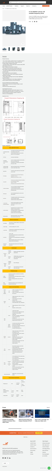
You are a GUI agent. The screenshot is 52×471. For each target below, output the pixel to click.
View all (48, 407)
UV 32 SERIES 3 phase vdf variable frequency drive (11, 8)
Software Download (46, 443)
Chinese (31, 454)
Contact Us (34, 5)
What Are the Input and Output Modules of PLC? (25, 420)
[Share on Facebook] (35, 22)
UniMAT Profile (33, 443)
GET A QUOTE (39, 432)
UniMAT (6, 466)
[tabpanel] (14, 228)
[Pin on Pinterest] (37, 22)
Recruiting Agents (45, 454)
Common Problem (45, 446)
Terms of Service (33, 448)
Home (4, 5)
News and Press (45, 450)
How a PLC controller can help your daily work (42, 420)
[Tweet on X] (33, 22)
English (31, 452)
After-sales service (45, 444)
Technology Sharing (46, 448)
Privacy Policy (32, 450)
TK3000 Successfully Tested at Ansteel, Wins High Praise (8, 421)
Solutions (44, 452)
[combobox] (27, 2)
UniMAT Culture (33, 444)
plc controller (44, 455)
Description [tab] (4, 56)
